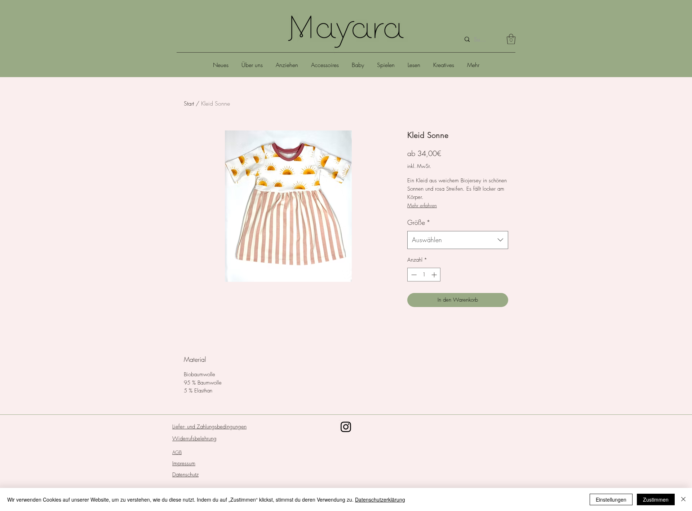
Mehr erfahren (422, 205)
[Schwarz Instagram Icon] (346, 427)
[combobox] (457, 240)
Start (189, 103)
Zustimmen (656, 499)
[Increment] (435, 274)
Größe (418, 222)
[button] (511, 39)
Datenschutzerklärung (380, 499)
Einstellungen (611, 499)
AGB (177, 452)
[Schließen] (683, 499)
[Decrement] (413, 274)
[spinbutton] (424, 274)
